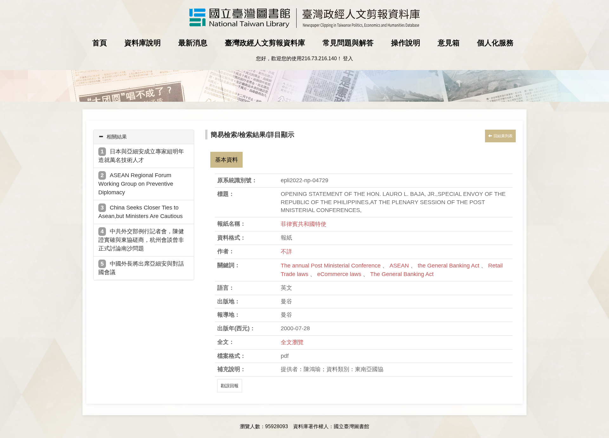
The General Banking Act (402, 274)
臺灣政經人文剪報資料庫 (265, 43)
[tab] (144, 137)
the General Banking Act (449, 265)
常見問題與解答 (348, 43)
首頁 (99, 43)
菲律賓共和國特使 (303, 224)
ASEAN (400, 265)
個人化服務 (495, 43)
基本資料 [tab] (226, 160)
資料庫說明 (142, 43)
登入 (348, 58)
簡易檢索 (224, 134)
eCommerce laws (340, 274)
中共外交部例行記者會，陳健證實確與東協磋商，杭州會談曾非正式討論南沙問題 (141, 240)
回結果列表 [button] (503, 136)
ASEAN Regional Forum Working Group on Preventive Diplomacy (135, 184)
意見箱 (449, 43)
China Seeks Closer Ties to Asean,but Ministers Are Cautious (140, 211)
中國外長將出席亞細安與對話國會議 (141, 268)
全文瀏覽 (292, 342)
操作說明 (405, 43)
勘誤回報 (230, 385)
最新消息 (192, 43)
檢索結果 (252, 134)
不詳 (286, 251)
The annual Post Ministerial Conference (331, 265)
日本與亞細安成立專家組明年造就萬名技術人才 (141, 155)
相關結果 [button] (117, 136)
